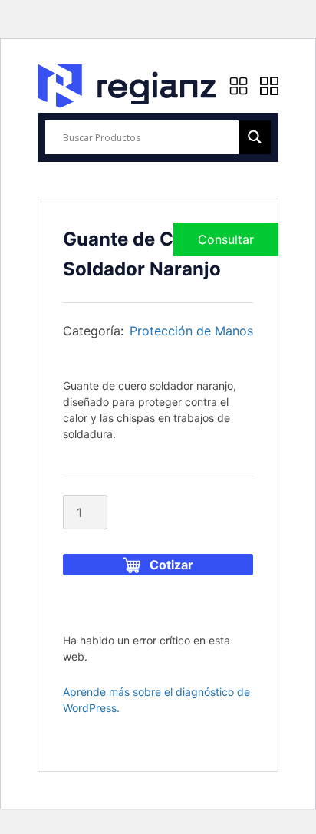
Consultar (226, 239)
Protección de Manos (191, 330)
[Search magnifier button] (255, 137)
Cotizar (171, 564)
